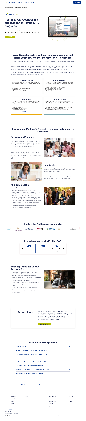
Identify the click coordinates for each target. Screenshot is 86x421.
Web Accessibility (72, 398)
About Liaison (13, 396)
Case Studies (51, 399)
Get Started (77, 2)
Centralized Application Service (14, 7)
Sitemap (70, 401)
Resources (26, 2)
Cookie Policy (71, 399)
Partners (12, 401)
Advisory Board (14, 399)
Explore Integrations (26, 111)
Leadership (13, 398)
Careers (12, 403)
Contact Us (26, 396)
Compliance (26, 398)
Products (20, 2)
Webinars (51, 403)
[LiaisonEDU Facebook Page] (7, 415)
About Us (32, 2)
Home (6, 7)
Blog (50, 398)
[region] (43, 197)
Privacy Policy (71, 396)
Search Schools (76, 415)
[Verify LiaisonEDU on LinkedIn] (9, 415)
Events (50, 404)
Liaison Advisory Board (44, 324)
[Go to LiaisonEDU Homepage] (10, 2)
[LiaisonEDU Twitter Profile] (5, 415)
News (50, 406)
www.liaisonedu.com (8, 411)
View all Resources (52, 396)
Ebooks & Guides (52, 401)
